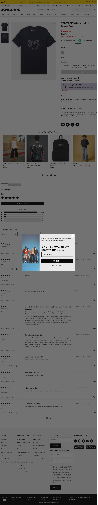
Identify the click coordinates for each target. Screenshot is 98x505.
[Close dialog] (72, 236)
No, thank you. (56, 265)
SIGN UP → (57, 261)
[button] (96, 147)
